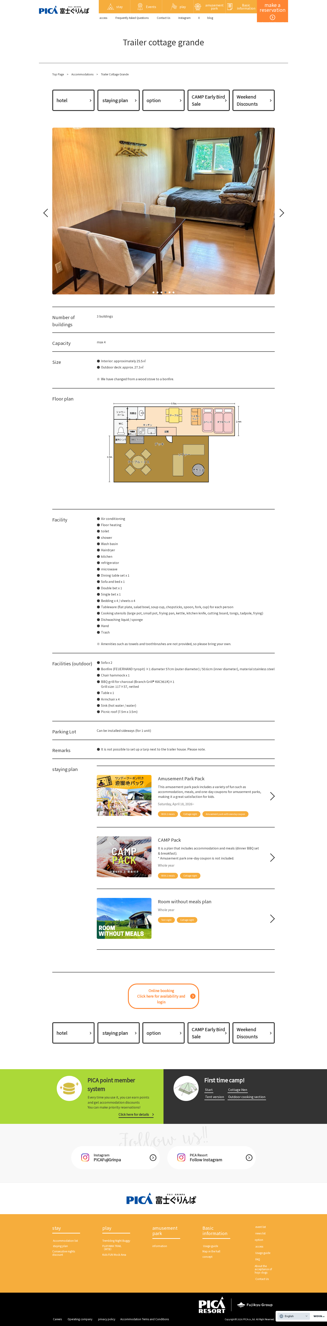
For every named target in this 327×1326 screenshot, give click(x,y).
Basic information (215, 1230)
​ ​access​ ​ (103, 18)
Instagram (184, 18)
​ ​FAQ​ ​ (258, 1259)
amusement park (165, 1230)
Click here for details (134, 1114)
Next (279, 214)
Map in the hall (211, 1251)
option (154, 100)
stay (56, 1228)
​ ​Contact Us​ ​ (163, 18)
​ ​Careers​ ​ (57, 1319)
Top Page (58, 74)
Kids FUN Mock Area (114, 1254)
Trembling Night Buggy (116, 1240)
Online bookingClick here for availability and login (161, 996)
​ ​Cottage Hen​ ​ (238, 1089)
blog (210, 18)
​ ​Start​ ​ (208, 1089)
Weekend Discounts (247, 100)
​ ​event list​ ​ (260, 1227)
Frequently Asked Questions (132, 18)
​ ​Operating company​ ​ (80, 1319)
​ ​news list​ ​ (260, 1233)
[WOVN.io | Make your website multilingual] (318, 1316)
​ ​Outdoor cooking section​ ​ (247, 1097)
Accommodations (82, 74)
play (106, 1228)
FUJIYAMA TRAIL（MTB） (111, 1247)
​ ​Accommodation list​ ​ (65, 1240)
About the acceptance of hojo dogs (263, 1269)
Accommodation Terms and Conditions (144, 1319)
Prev (46, 214)
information (159, 1246)
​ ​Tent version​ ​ (214, 1097)
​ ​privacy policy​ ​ (106, 1319)
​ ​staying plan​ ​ (115, 100)
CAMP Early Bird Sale (208, 100)
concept (207, 1256)
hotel (62, 100)
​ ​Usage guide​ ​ (210, 1246)
